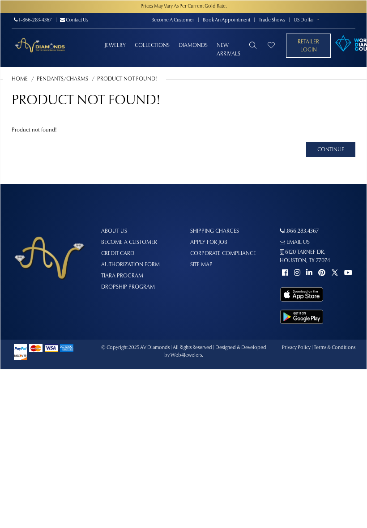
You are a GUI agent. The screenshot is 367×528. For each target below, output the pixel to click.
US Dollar (304, 20)
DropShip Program (128, 287)
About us (114, 231)
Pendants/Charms (62, 79)
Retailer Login (308, 46)
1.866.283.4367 (301, 231)
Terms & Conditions (334, 347)
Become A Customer (172, 20)
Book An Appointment (226, 20)
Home (20, 79)
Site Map (201, 265)
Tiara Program (122, 276)
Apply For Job (208, 242)
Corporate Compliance (223, 253)
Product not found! (127, 79)
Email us (297, 242)
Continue (330, 150)
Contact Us (76, 20)
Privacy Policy (296, 347)
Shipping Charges (214, 231)
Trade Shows (272, 20)
